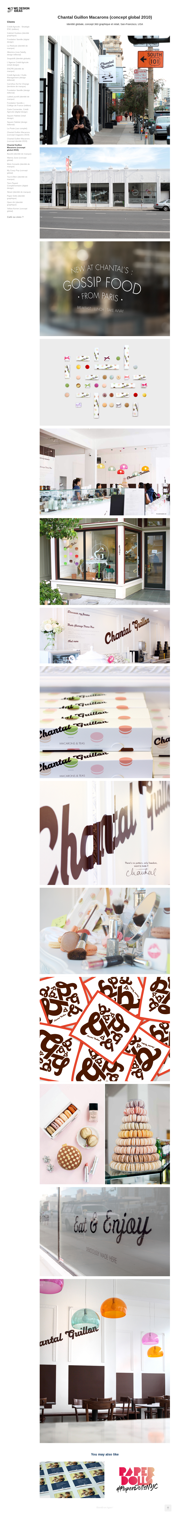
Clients (11, 22)
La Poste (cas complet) (17, 128)
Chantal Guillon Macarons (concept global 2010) (16, 147)
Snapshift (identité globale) (18, 58)
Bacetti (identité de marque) (19, 154)
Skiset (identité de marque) (19, 192)
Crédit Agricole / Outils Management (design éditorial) (16, 77)
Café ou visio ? (15, 217)
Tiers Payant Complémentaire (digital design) (17, 185)
